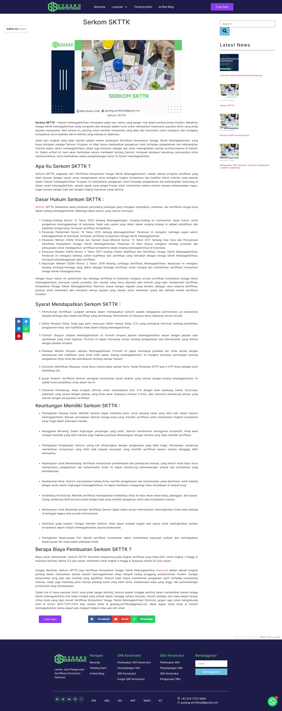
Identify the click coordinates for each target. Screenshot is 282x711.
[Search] (225, 31)
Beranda (99, 6)
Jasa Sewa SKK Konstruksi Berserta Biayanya (241, 75)
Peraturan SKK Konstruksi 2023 (234, 135)
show (22, 29)
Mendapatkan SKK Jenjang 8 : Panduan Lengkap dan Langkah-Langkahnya (244, 166)
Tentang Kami (143, 6)
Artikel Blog (166, 6)
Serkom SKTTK (227, 105)
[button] (19, 321)
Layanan (117, 6)
